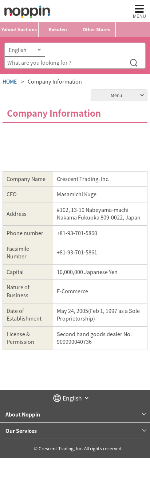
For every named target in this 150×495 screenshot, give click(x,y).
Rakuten (58, 29)
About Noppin (22, 414)
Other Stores (96, 29)
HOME (10, 81)
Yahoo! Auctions (19, 29)
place (27, 11)
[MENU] (139, 9)
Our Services (21, 430)
